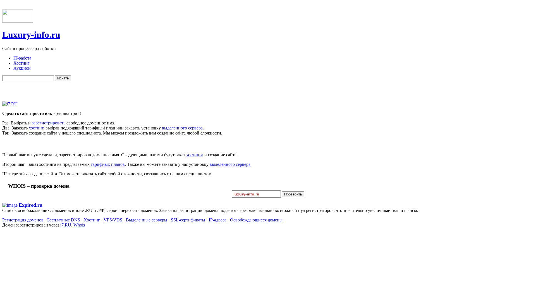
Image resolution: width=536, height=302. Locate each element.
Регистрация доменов (23, 220)
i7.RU (65, 225)
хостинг (36, 128)
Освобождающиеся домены (256, 220)
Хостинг (92, 220)
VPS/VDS (113, 220)
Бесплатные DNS (63, 220)
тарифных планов (108, 164)
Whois (79, 225)
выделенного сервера (182, 128)
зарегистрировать (48, 123)
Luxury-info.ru (31, 35)
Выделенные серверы (146, 220)
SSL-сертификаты (188, 220)
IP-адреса (217, 220)
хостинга (194, 154)
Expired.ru (30, 205)
